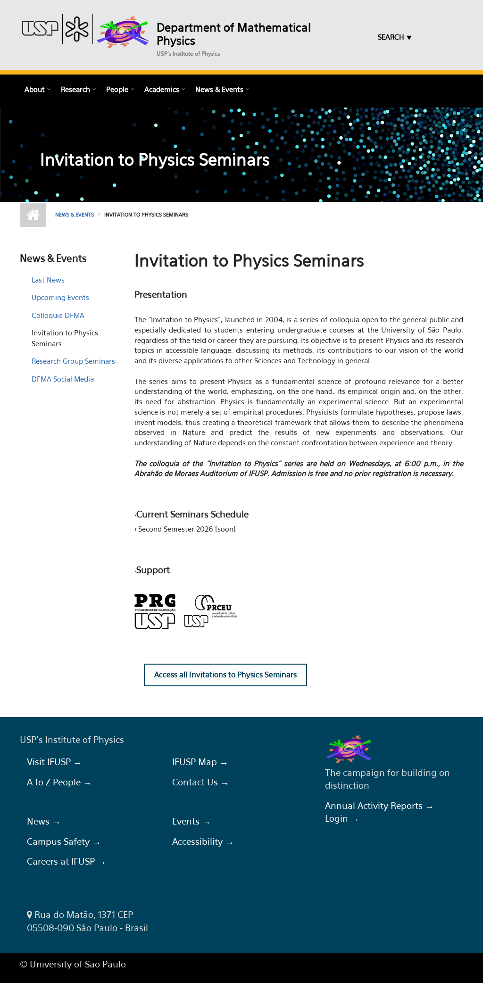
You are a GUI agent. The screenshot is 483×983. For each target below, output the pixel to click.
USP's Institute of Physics (188, 53)
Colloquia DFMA (58, 315)
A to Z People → (59, 782)
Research (75, 89)
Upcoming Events (60, 297)
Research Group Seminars (73, 361)
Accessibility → (203, 841)
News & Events (219, 89)
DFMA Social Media (63, 379)
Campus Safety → (64, 841)
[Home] (123, 32)
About (35, 89)
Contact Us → (200, 782)
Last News (48, 279)
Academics (161, 89)
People (117, 89)
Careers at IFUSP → (66, 861)
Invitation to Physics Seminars (65, 338)
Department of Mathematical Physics (234, 34)
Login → (342, 818)
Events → (191, 821)
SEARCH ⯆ (395, 37)
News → (44, 821)
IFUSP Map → (200, 762)
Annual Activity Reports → (379, 805)
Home (33, 215)
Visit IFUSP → (54, 762)
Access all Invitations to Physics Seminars (225, 674)
